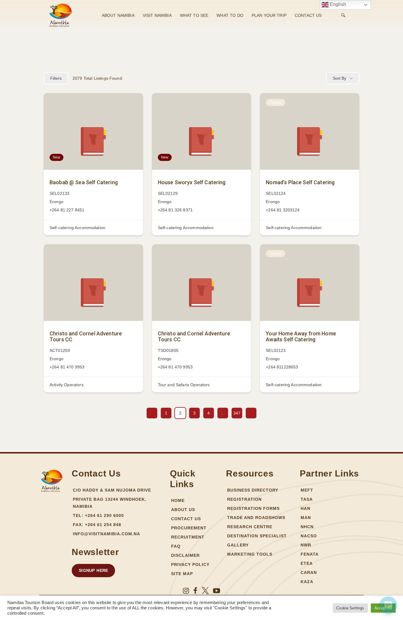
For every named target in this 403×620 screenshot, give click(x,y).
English (337, 4)
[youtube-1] (216, 591)
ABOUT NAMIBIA (118, 15)
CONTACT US (308, 15)
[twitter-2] (205, 591)
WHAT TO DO (230, 15)
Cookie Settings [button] (350, 608)
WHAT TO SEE (194, 15)
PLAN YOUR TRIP (269, 15)
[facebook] (195, 591)
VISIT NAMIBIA (157, 15)
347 (236, 413)
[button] (93, 570)
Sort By (339, 78)
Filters (56, 78)
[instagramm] (186, 591)
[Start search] (343, 15)
